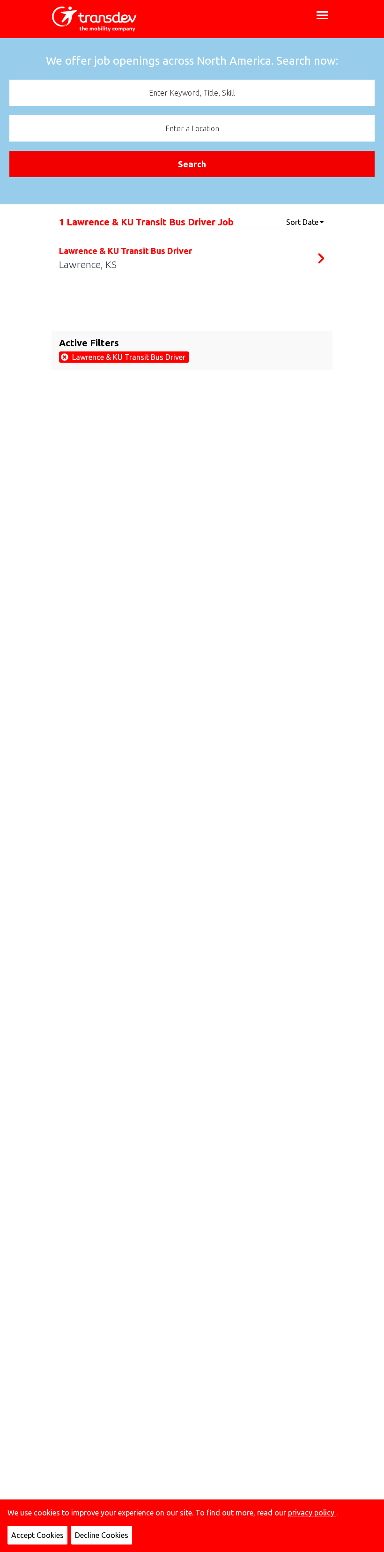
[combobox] (192, 93)
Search (192, 164)
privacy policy (312, 1512)
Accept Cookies (37, 1535)
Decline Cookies (101, 1535)
